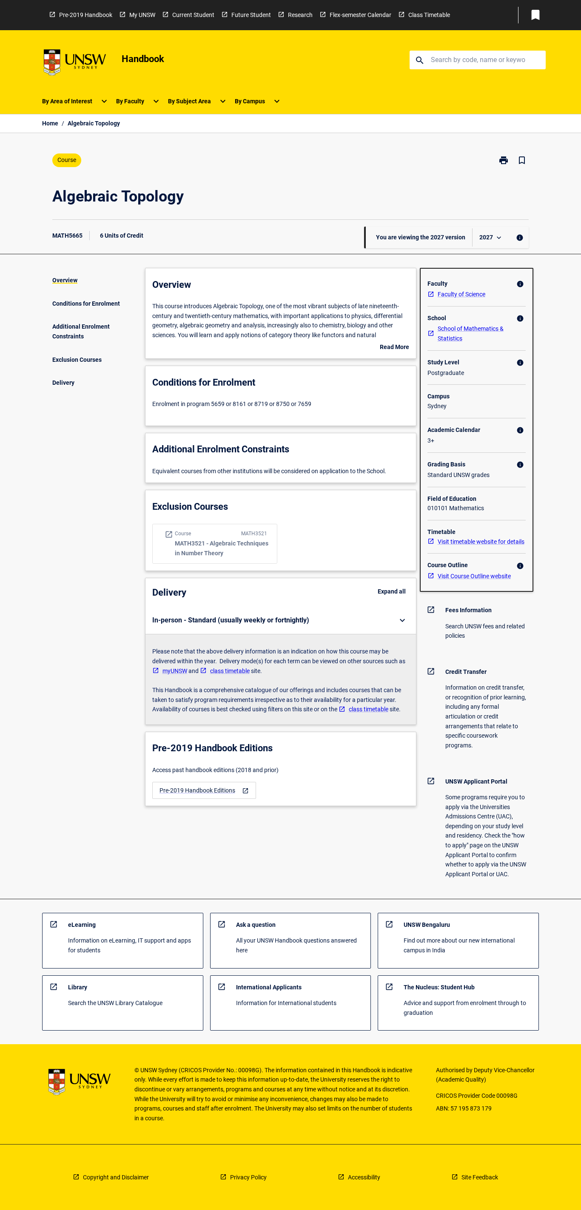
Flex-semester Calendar (360, 14)
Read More (394, 348)
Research (300, 14)
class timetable (230, 670)
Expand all (392, 591)
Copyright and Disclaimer (116, 1177)
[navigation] (204, 790)
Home (50, 123)
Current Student (193, 14)
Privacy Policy (248, 1177)
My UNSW (142, 14)
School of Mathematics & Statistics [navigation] (471, 333)
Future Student (251, 14)
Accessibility (364, 1177)
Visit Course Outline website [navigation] (474, 576)
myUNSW (174, 670)
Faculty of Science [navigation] (461, 294)
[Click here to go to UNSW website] (75, 64)
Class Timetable (429, 14)
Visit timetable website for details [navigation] (481, 541)
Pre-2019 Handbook (85, 14)
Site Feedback (479, 1177)
